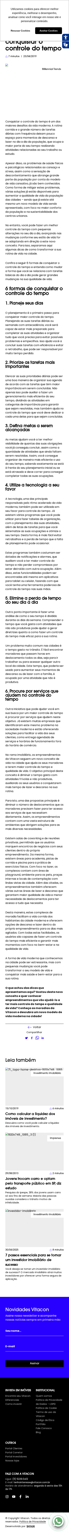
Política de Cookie (46, 1408)
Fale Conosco (44, 1428)
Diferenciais (12, 1400)
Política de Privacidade (32, 1521)
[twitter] (26, 1038)
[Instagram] (8, 1498)
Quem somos (44, 1396)
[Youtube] (15, 1498)
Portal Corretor (14, 1452)
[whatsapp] (37, 1038)
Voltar (37, 1027)
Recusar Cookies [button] (20, 30)
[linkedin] (42, 1038)
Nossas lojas (12, 1460)
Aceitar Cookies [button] (49, 30)
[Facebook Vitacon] (22, 1498)
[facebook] (31, 1038)
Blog (38, 1432)
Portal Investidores (16, 1456)
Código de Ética (45, 1420)
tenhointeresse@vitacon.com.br (32, 1482)
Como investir (13, 1404)
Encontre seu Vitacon (17, 1396)
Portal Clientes (13, 1448)
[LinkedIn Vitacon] (28, 1498)
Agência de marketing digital (31, 1526)
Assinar (34, 1363)
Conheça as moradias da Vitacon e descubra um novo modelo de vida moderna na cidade (33, 1012)
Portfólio (41, 1424)
